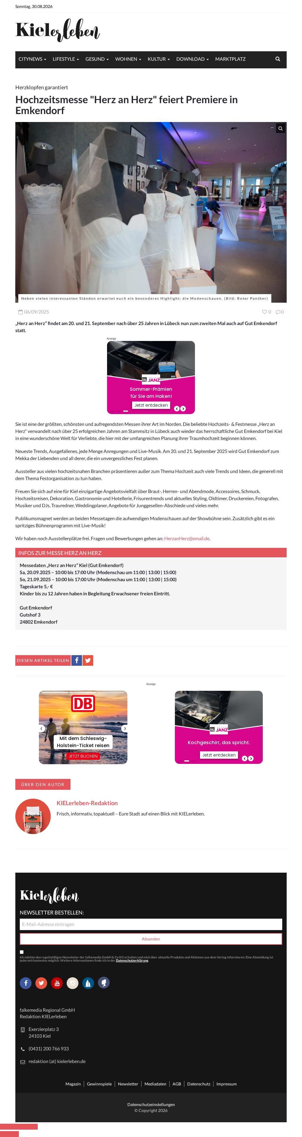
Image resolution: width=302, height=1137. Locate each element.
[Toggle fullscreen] (23, 1127)
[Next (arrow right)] (14, 1134)
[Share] (14, 1127)
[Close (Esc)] (4, 1127)
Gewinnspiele (99, 1083)
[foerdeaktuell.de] (88, 983)
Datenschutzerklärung (132, 960)
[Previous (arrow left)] (4, 1134)
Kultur (157, 59)
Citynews (30, 59)
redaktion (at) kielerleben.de (57, 1061)
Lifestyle (64, 59)
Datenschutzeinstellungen (151, 1104)
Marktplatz (230, 59)
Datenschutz (198, 1083)
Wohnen (126, 59)
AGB (177, 1083)
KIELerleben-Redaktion (87, 802)
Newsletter (128, 1083)
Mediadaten (155, 1083)
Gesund (95, 59)
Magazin (73, 1083)
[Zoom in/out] (33, 1127)
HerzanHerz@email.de (186, 538)
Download (190, 59)
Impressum (226, 1083)
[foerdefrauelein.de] (104, 983)
